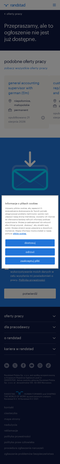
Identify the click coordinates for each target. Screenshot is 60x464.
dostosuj (30, 242)
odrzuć (30, 251)
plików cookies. (19, 233)
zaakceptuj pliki (30, 260)
